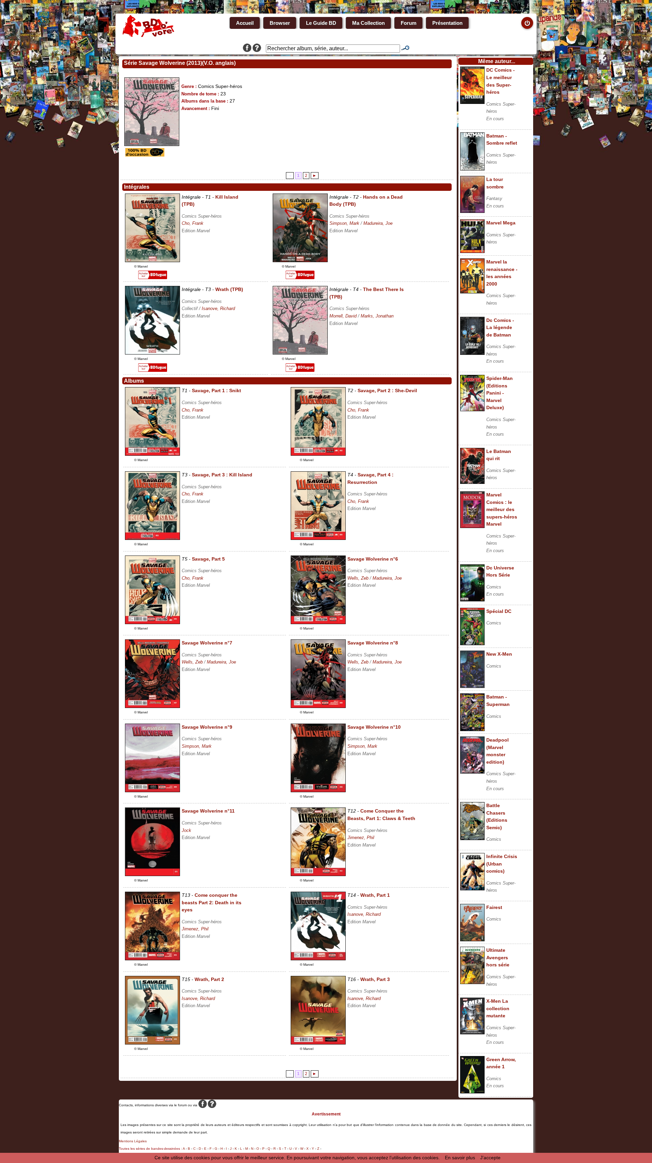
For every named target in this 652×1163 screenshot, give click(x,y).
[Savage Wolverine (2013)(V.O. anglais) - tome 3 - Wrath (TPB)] (152, 353)
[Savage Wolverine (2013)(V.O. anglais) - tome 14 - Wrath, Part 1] (318, 958)
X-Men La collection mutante (497, 1008)
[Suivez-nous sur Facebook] (247, 48)
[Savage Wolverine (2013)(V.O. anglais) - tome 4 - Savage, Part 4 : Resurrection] (318, 538)
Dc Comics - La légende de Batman (500, 327)
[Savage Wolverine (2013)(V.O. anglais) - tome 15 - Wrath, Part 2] (152, 1043)
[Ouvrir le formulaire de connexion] (527, 23)
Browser (280, 23)
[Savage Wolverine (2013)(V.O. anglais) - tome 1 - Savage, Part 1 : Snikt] (152, 454)
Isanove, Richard (218, 308)
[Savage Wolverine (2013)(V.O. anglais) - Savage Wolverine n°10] (318, 790)
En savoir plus (460, 1157)
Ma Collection (368, 23)
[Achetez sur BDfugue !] (152, 277)
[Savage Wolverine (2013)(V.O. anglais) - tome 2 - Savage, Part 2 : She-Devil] (318, 454)
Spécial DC (498, 611)
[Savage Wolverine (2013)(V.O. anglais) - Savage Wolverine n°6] (318, 622)
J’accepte (490, 1157)
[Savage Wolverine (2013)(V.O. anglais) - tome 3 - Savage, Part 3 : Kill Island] (152, 538)
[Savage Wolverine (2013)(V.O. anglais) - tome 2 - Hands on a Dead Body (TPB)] (300, 260)
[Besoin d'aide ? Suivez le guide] (257, 48)
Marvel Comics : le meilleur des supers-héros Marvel (501, 509)
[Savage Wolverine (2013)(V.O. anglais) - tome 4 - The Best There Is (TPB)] (300, 353)
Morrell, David (343, 316)
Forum (408, 23)
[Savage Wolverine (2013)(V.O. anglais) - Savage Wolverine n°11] (152, 874)
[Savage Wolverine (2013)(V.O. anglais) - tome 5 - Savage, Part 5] (152, 622)
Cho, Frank (192, 223)
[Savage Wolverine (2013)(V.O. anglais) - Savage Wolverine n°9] (152, 790)
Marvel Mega (500, 222)
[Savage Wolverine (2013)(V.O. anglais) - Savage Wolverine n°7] (152, 706)
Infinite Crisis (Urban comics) (501, 864)
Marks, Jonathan (377, 316)
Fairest (494, 907)
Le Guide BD (321, 23)
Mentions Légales (133, 1141)
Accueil (245, 23)
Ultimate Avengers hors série (497, 957)
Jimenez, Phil (360, 837)
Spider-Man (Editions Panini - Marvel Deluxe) (499, 393)
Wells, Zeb (357, 578)
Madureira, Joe (378, 223)
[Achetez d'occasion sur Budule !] (144, 155)
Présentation (447, 23)
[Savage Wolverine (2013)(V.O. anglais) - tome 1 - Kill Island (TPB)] (152, 260)
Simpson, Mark (344, 223)
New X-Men (499, 654)
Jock (186, 830)
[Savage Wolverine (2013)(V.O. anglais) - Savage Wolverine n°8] (318, 706)
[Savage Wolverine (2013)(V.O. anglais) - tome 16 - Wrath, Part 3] (318, 1043)
